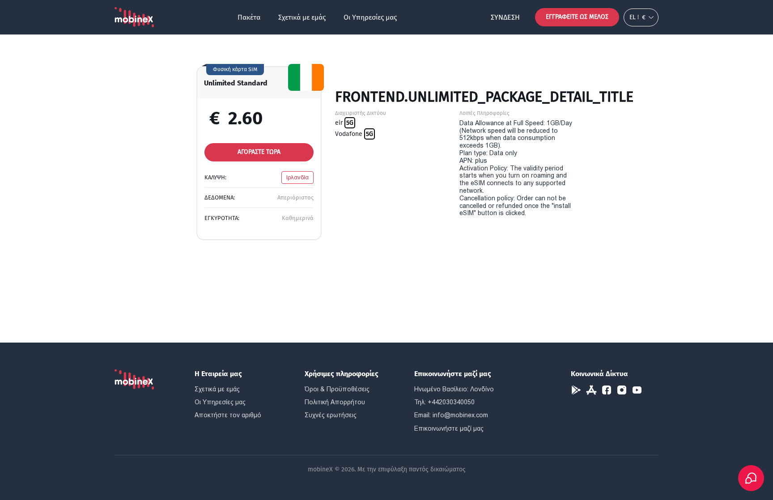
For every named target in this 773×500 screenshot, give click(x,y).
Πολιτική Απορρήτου (335, 402)
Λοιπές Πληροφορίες (484, 113)
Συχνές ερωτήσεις (331, 415)
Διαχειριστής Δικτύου (360, 113)
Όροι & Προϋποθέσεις (337, 389)
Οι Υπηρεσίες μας (370, 17)
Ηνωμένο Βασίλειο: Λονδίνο (454, 389)
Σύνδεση (505, 17)
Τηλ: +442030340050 (444, 402)
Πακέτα (249, 17)
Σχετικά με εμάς (302, 17)
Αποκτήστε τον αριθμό (228, 415)
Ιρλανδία (297, 177)
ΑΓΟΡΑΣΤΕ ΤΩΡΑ (259, 152)
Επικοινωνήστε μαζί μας (449, 428)
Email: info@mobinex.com (451, 415)
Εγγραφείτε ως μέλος (577, 17)
